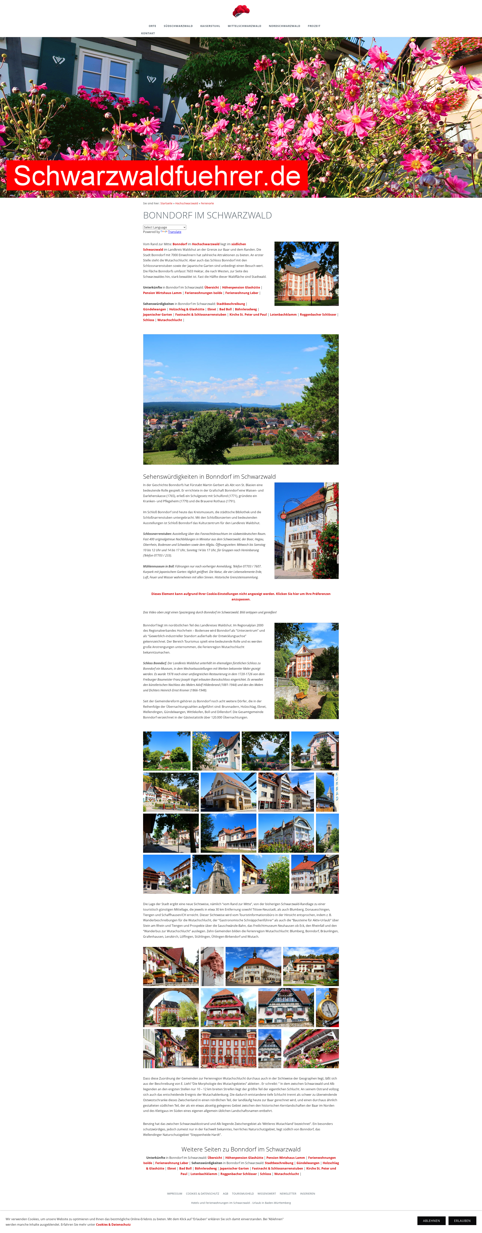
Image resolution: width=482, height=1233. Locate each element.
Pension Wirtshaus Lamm (162, 293)
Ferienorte (207, 203)
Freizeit (314, 26)
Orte (152, 26)
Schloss (148, 320)
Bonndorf (180, 244)
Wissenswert (267, 1193)
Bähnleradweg (246, 309)
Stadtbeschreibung (231, 304)
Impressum (174, 1193)
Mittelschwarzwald (244, 26)
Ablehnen (431, 1221)
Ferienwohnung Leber (241, 293)
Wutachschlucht (169, 320)
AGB (225, 1193)
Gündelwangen (154, 309)
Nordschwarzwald (284, 26)
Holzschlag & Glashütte (186, 309)
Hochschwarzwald (186, 203)
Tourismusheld (243, 1193)
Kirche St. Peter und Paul (248, 314)
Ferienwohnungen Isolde (203, 293)
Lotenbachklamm (283, 314)
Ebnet (211, 309)
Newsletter (288, 1193)
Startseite (166, 203)
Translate (174, 232)
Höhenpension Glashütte (241, 287)
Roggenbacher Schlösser (318, 314)
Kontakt (148, 33)
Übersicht (211, 287)
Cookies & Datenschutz (202, 1193)
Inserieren (307, 1193)
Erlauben (462, 1221)
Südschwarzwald (178, 26)
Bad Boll (225, 309)
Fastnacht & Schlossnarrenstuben (200, 314)
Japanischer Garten (157, 314)
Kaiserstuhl (210, 26)
